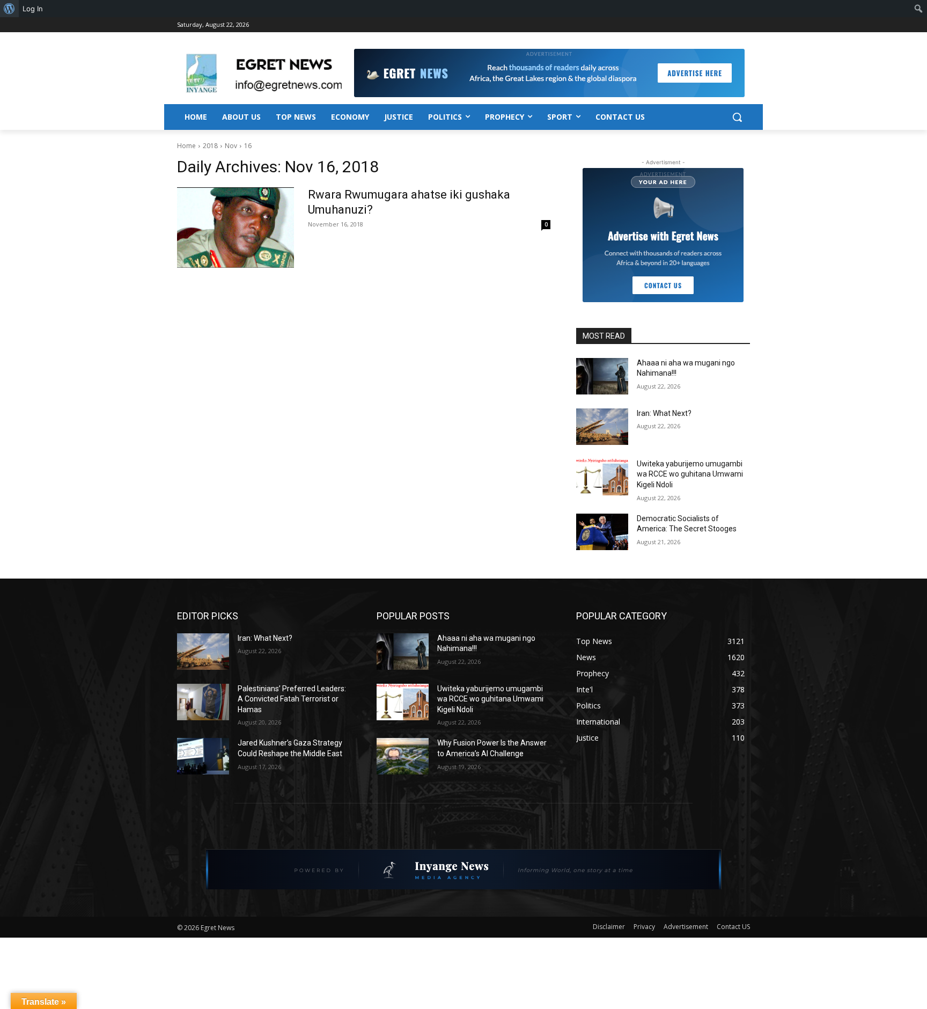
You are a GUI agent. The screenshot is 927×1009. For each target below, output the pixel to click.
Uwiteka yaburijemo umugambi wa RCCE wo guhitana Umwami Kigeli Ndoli (690, 474)
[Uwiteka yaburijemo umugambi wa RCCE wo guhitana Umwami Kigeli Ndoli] (602, 477)
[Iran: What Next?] (602, 426)
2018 (210, 145)
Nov (231, 145)
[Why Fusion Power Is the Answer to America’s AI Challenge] (403, 756)
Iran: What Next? (664, 413)
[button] (737, 117)
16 (248, 145)
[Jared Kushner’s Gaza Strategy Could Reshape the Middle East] (203, 756)
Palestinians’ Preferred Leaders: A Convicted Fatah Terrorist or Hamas (292, 699)
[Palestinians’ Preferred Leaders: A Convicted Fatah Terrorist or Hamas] (203, 702)
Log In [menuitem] (33, 8)
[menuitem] (9, 8)
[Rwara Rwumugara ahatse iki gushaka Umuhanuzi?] (235, 227)
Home (186, 145)
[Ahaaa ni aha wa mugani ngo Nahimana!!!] (602, 376)
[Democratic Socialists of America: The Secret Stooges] (602, 532)
